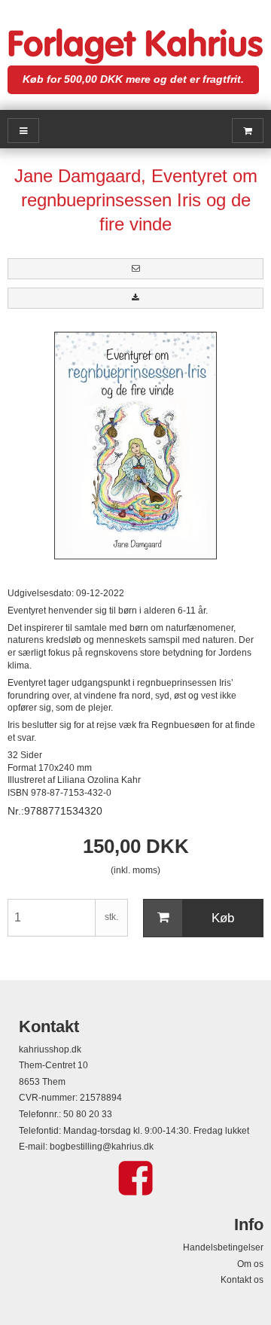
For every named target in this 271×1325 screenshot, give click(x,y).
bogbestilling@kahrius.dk (102, 1146)
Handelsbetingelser (223, 1247)
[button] (135, 268)
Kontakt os (242, 1280)
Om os (250, 1264)
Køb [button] (223, 918)
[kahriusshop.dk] (135, 46)
